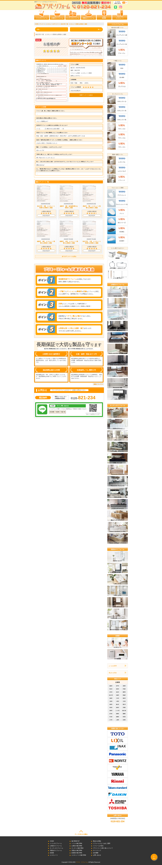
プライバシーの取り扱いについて (103, 848)
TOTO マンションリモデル (118, 364)
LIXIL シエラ (117, 440)
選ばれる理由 (113, 672)
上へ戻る (154, 857)
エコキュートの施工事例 (79, 855)
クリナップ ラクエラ (117, 508)
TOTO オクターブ (117, 572)
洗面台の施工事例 (77, 850)
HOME (52, 841)
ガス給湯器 (117, 658)
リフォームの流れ (98, 845)
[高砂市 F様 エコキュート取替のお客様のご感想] (89, 201)
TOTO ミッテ (118, 417)
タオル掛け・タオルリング (117, 268)
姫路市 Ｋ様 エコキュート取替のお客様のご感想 (69, 242)
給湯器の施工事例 (77, 852)
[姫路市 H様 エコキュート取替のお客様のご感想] (43, 237)
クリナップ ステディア (117, 520)
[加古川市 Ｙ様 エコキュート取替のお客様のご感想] (89, 237)
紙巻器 (118, 258)
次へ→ (100, 29)
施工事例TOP (76, 841)
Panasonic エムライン (117, 618)
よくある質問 (113, 666)
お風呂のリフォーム (57, 18)
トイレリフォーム (118, 24)
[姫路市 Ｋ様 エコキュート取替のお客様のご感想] (66, 237)
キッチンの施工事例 (77, 848)
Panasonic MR (117, 387)
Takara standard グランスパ (117, 342)
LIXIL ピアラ (117, 595)
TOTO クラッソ (117, 428)
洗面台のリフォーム (88, 18)
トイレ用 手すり (117, 278)
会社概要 (95, 852)
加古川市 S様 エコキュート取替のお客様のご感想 (46, 206)
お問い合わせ (97, 855)
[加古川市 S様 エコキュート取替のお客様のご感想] (43, 201)
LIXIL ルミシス (117, 606)
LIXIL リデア (117, 307)
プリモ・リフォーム (82, 862)
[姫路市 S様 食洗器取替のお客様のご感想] (66, 201)
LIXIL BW (117, 399)
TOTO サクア (118, 561)
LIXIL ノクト (117, 451)
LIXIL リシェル (117, 463)
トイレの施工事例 (77, 843)
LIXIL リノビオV (117, 376)
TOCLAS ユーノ (117, 330)
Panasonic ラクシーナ (117, 485)
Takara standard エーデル (118, 531)
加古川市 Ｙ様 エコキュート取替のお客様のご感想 (92, 242)
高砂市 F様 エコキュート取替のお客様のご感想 (92, 206)
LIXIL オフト (117, 583)
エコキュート (120, 18)
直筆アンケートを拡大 (86, 95)
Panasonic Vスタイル (117, 474)
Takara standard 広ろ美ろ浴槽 (117, 353)
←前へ (38, 29)
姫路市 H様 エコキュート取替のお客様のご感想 (46, 242)
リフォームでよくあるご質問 (101, 843)
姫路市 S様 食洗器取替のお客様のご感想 (69, 206)
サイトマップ (97, 850)
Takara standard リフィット (117, 543)
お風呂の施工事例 (77, 845)
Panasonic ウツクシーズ (117, 629)
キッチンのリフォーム (72, 18)
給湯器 (104, 18)
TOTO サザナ (118, 296)
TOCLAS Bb (117, 497)
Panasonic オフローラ (117, 319)
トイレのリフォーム (42, 18)
